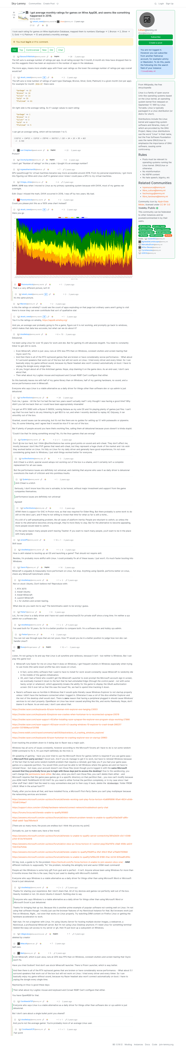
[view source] (47, 25)
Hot (14, 50)
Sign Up (169, 3)
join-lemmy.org (166, 1044)
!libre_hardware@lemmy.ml (155, 196)
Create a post (155, 42)
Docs (147, 1044)
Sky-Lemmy (19, 3)
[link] (38, 25)
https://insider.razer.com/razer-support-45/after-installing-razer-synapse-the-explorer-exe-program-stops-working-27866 (71, 719)
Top (21, 50)
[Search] (155, 3)
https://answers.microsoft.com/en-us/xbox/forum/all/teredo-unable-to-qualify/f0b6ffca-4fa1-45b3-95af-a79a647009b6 (70, 852)
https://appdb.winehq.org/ (54, 320)
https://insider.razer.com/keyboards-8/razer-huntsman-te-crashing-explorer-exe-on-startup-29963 (59, 737)
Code (154, 1044)
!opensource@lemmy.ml (153, 187)
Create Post (49, 3)
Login (161, 3)
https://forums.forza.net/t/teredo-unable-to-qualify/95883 (40, 812)
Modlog (168, 235)
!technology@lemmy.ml (153, 193)
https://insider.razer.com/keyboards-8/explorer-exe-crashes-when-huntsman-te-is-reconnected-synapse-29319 (65, 714)
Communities (35, 3)
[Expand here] (23, 16)
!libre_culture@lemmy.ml (154, 190)
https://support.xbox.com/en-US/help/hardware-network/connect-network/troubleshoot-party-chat (60, 807)
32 (33, 25)
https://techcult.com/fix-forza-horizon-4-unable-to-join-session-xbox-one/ (87, 862)
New (44, 50)
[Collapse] (14, 57)
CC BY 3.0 (165, 204)
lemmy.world (35, 19)
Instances (138, 1044)
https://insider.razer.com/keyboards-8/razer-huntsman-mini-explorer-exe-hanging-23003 (55, 709)
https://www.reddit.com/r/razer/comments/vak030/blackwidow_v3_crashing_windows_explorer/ (58, 732)
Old (51, 50)
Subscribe (155, 37)
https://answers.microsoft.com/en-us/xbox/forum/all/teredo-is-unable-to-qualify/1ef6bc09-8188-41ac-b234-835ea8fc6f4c (71, 857)
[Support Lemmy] (57, 3)
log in (28, 42)
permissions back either (40, 774)
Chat (60, 50)
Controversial (32, 50)
